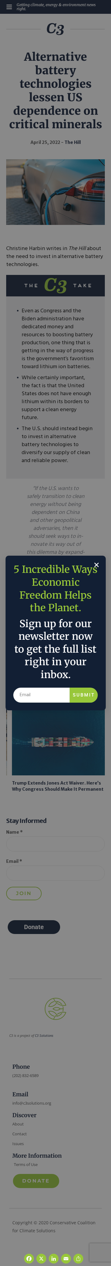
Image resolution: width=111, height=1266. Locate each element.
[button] (96, 565)
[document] (55, 633)
